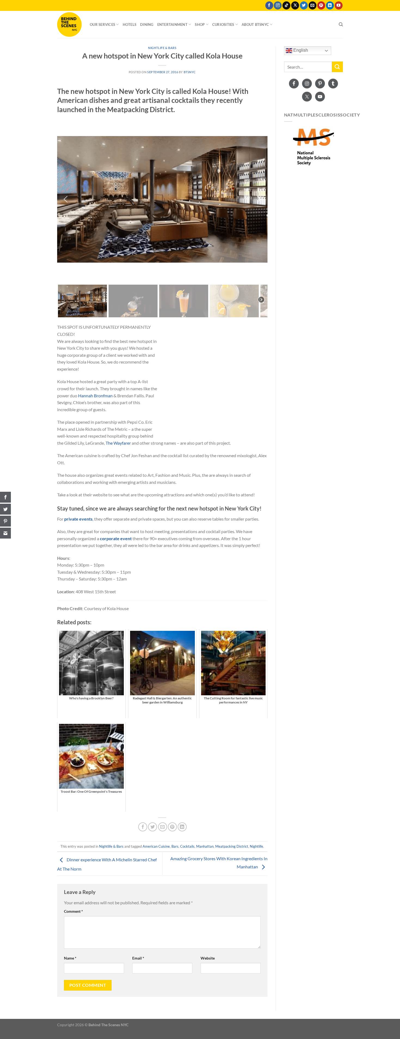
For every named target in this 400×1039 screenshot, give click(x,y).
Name (70, 958)
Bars (175, 846)
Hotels (130, 24)
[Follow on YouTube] (339, 5)
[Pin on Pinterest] (172, 826)
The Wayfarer (118, 442)
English (300, 50)
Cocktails (187, 846)
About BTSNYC (255, 24)
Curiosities (223, 24)
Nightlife (256, 846)
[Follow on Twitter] (304, 5)
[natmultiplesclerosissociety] (313, 146)
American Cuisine (156, 846)
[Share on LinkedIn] (182, 826)
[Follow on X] (295, 5)
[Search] (341, 24)
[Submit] (337, 67)
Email (138, 958)
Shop (200, 24)
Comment (73, 911)
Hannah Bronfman (95, 395)
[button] (65, 199)
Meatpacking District (231, 846)
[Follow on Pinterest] (321, 5)
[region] (162, 218)
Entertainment (172, 24)
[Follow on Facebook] (269, 5)
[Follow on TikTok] (286, 5)
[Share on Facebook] (142, 826)
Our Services (102, 24)
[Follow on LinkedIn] (330, 5)
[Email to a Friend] (162, 826)
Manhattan (205, 846)
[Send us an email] (312, 5)
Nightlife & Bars (162, 48)
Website (208, 958)
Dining (146, 24)
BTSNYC (190, 72)
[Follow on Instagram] (278, 5)
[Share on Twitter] (152, 826)
